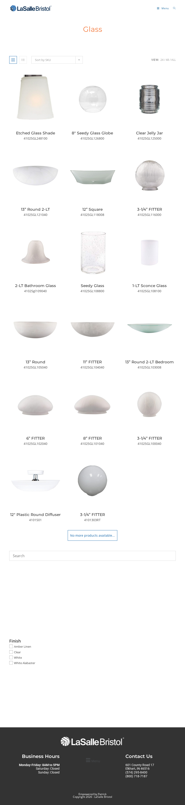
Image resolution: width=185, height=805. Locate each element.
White (18, 658)
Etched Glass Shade (35, 133)
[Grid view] (13, 60)
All (173, 60)
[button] (92, 760)
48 (167, 60)
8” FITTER (92, 438)
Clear (17, 652)
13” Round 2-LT (35, 209)
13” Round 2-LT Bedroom (149, 362)
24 (162, 60)
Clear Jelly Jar (149, 133)
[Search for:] (173, 8)
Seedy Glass (92, 285)
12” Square (92, 209)
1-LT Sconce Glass (149, 285)
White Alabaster (24, 663)
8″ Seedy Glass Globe (92, 133)
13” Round (35, 362)
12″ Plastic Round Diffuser (35, 514)
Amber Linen (22, 646)
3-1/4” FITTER (149, 209)
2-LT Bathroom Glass (35, 285)
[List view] (23, 60)
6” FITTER (35, 438)
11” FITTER (92, 362)
